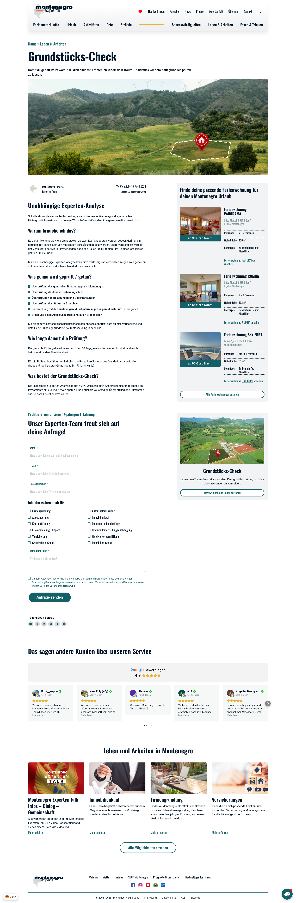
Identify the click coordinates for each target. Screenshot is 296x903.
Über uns (233, 11)
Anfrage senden (49, 597)
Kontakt (247, 11)
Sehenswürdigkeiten (186, 24)
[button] (28, 703)
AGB (183, 897)
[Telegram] (57, 624)
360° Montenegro (138, 877)
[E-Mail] (64, 624)
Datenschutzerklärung (62, 585)
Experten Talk (216, 11)
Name (32, 448)
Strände (126, 24)
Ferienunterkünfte (46, 24)
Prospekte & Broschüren (166, 877)
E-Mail (32, 466)
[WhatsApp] (50, 624)
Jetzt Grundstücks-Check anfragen (222, 493)
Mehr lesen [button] (38, 715)
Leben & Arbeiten (220, 24)
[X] (37, 624)
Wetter (106, 877)
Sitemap (195, 897)
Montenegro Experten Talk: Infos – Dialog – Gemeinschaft (53, 806)
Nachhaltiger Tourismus (198, 877)
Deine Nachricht (38, 551)
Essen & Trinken (251, 24)
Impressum (150, 897)
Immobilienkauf (104, 799)
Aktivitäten (91, 24)
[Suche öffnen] (259, 11)
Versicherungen (227, 799)
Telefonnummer (37, 484)
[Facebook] (30, 624)
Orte (110, 24)
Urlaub (71, 24)
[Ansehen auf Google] (35, 693)
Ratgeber (175, 11)
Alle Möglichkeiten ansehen (148, 847)
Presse (200, 11)
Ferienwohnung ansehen (239, 262)
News (188, 11)
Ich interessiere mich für (46, 502)
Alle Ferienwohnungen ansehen (222, 394)
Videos (119, 877)
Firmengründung (167, 799)
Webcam (93, 877)
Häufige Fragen (156, 11)
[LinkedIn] (44, 624)
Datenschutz (169, 897)
